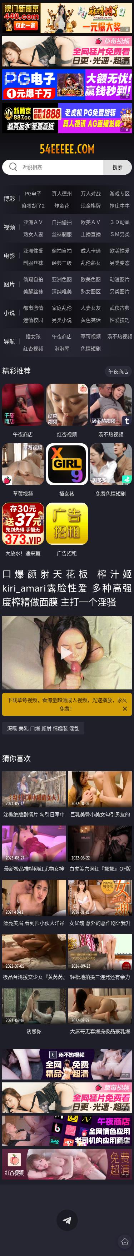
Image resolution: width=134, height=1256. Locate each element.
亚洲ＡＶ (33, 222)
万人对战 (91, 193)
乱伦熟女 (91, 262)
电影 (9, 256)
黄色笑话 (91, 320)
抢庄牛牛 (120, 205)
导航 (9, 341)
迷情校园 (33, 320)
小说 (9, 313)
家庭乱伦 (62, 307)
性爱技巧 (120, 320)
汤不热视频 (119, 336)
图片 (9, 284)
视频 (9, 227)
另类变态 (120, 262)
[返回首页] (125, 1242)
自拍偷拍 (62, 222)
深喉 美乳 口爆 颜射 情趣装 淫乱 (43, 728)
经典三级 (62, 262)
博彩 (9, 199)
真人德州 (62, 193)
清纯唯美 (62, 291)
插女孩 (33, 336)
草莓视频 (91, 336)
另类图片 (120, 291)
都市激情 (33, 307)
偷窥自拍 (33, 279)
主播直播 (91, 234)
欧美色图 (91, 279)
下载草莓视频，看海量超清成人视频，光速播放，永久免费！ (67, 704)
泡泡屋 (61, 348)
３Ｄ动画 (120, 222)
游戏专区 (120, 193)
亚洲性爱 (33, 250)
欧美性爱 (120, 250)
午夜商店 (62, 336)
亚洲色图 (62, 279)
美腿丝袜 (33, 291)
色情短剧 (91, 348)
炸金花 (61, 205)
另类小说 (62, 320)
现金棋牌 (91, 205)
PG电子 (33, 193)
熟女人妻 (33, 234)
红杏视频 (33, 348)
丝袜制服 (62, 234)
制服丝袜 (33, 262)
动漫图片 (120, 279)
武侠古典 (120, 307)
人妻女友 (91, 307)
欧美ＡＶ (91, 222)
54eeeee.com (67, 149)
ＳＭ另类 (120, 234)
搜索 (118, 167)
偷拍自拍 (62, 250)
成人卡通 (91, 250)
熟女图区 (91, 291)
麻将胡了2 (33, 205)
